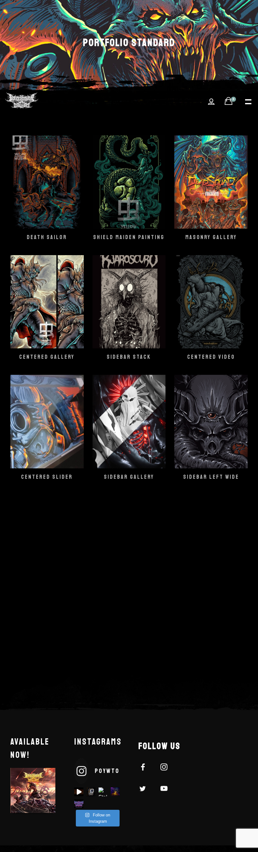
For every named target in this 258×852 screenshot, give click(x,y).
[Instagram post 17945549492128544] (78, 791)
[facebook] (146, 768)
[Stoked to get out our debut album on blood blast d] (102, 791)
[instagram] (167, 768)
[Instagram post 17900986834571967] (115, 791)
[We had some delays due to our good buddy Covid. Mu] (78, 803)
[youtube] (163, 792)
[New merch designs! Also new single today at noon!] (91, 791)
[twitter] (146, 789)
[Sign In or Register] (211, 101)
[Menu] (248, 101)
